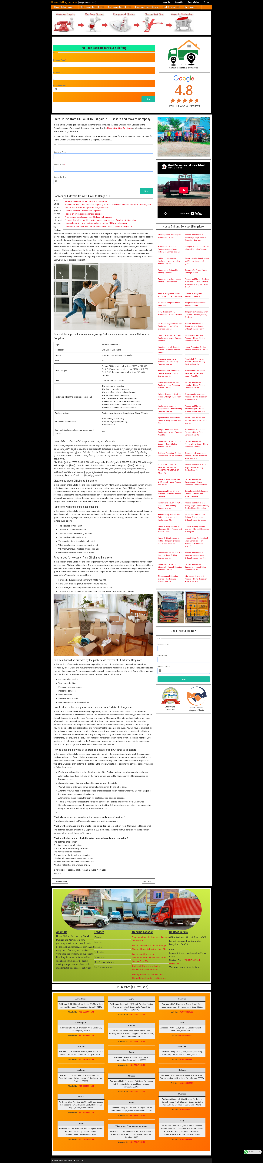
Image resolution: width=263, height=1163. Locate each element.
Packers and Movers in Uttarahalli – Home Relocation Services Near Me (170, 567)
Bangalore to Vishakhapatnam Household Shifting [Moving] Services (196, 314)
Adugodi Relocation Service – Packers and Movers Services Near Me (170, 432)
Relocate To (58, 73)
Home (155, 2)
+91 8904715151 (137, 1015)
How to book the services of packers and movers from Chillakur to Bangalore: (98, 226)
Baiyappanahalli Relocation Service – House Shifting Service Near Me (168, 373)
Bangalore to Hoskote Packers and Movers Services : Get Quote (197, 261)
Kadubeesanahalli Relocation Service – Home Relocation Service (169, 350)
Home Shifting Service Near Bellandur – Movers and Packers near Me (169, 517)
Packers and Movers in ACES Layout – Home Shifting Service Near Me (170, 555)
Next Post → (148, 882)
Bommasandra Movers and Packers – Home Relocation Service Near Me (196, 397)
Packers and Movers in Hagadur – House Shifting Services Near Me (195, 385)
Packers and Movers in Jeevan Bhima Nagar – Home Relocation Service (196, 444)
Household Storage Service (147, 7)
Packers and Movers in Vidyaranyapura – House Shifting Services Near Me (195, 555)
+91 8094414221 (185, 1012)
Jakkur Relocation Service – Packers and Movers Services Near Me (170, 338)
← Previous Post (60, 882)
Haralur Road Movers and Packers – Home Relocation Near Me (196, 420)
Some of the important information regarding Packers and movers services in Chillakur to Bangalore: (108, 204)
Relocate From (59, 60)
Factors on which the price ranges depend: (83, 214)
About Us (166, 2)
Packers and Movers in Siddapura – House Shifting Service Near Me (195, 567)
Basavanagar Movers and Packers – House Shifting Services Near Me (195, 432)
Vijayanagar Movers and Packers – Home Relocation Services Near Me (196, 579)
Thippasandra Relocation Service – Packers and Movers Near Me (168, 579)
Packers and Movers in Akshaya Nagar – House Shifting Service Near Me (195, 408)
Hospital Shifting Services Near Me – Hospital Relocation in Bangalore (197, 529)
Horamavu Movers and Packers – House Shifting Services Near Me (168, 361)
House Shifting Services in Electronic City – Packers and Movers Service (170, 529)
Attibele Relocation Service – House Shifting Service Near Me (169, 397)
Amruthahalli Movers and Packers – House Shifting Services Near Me (195, 361)
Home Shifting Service (64, 7)
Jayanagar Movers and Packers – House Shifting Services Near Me (195, 338)
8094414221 (175, 963)
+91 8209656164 (191, 960)
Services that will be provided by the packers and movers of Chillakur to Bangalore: (101, 220)
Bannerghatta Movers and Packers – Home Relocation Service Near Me (169, 385)
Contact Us (179, 2)
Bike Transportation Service (92, 7)
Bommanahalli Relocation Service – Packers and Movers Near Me (195, 373)
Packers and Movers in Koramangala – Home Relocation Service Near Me (196, 482)
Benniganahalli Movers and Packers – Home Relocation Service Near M (196, 456)
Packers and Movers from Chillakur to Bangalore (86, 201)
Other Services (190, 7)
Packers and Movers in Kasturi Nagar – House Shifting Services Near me (195, 326)
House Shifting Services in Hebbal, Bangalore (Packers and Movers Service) (169, 540)
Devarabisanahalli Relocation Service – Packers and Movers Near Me (196, 493)
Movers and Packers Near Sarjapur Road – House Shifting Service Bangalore (195, 517)
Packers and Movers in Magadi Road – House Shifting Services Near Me (170, 408)
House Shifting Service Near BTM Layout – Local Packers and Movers (169, 482)
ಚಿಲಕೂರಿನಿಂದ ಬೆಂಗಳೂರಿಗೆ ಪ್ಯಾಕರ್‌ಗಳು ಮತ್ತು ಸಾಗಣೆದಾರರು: (87, 207)
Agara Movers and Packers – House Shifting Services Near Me (169, 420)
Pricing (206, 2)
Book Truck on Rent (171, 7)
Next (148, 99)
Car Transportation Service (119, 7)
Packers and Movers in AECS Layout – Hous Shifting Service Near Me (170, 505)
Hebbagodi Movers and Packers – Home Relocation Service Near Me (169, 261)
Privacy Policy (193, 2)
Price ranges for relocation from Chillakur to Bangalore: (89, 217)
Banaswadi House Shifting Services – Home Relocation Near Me (169, 493)
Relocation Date (59, 85)
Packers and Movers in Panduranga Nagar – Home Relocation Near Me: (195, 237)
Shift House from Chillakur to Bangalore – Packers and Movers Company (102, 119)
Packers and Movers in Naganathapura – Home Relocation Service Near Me (169, 249)
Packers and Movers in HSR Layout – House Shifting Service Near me (169, 444)
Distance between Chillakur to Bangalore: (83, 211)
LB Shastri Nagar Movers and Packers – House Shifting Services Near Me (169, 326)
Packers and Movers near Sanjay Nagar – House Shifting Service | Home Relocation (197, 505)
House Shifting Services (64, 2)
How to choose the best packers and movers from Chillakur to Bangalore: (97, 223)
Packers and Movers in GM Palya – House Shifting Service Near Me (195, 467)
